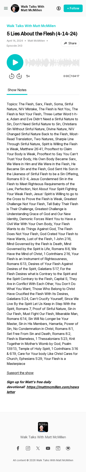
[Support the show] (58, 8)
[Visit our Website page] (58, 448)
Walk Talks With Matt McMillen (32, 8)
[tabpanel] (43, 250)
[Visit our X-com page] (38, 448)
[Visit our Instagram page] (28, 448)
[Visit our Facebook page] (18, 448)
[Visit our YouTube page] (48, 448)
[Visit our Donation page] (68, 448)
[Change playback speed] (28, 76)
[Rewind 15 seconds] (12, 76)
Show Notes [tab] (17, 90)
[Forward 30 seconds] (19, 76)
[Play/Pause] (15, 62)
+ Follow (73, 8)
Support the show (20, 373)
